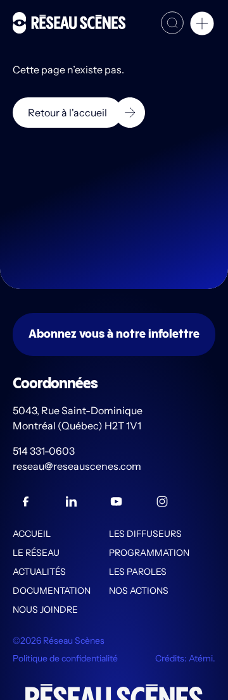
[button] (202, 25)
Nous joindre (45, 609)
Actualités (39, 571)
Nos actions (138, 590)
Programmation (149, 552)
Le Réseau (36, 552)
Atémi (201, 658)
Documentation (52, 590)
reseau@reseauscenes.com (78, 466)
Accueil (32, 533)
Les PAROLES (138, 571)
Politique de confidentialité (65, 658)
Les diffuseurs (145, 533)
